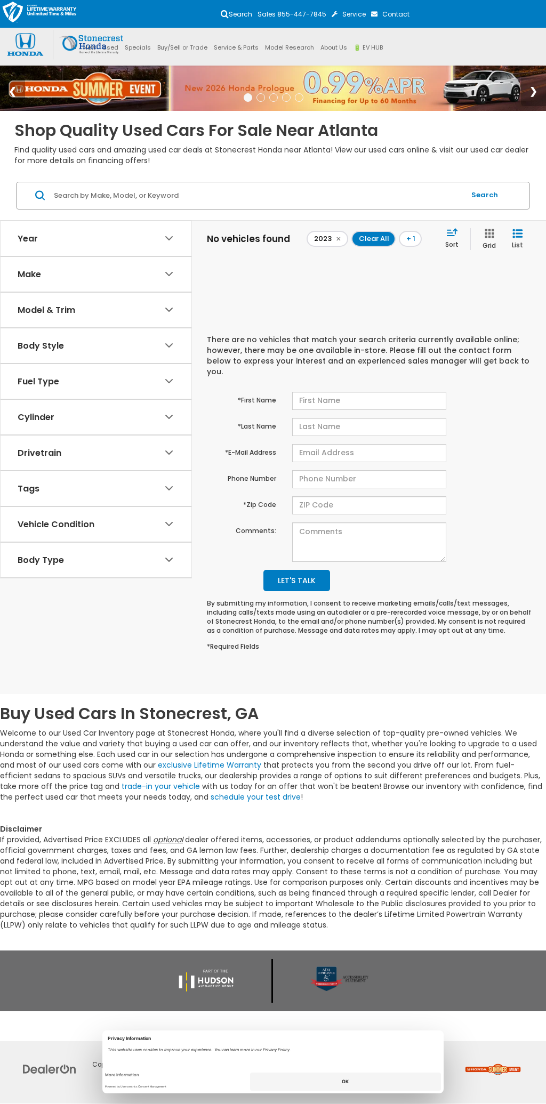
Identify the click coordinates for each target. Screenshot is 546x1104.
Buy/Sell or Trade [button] (182, 47)
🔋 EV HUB (368, 47)
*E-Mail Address (250, 452)
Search (484, 195)
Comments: (256, 530)
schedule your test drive (256, 797)
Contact (396, 14)
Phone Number (252, 478)
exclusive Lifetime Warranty (209, 765)
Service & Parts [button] (236, 47)
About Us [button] (333, 47)
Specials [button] (138, 47)
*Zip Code (259, 504)
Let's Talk (297, 580)
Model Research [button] (289, 47)
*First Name (257, 400)
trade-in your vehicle (161, 786)
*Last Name (257, 426)
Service (354, 14)
